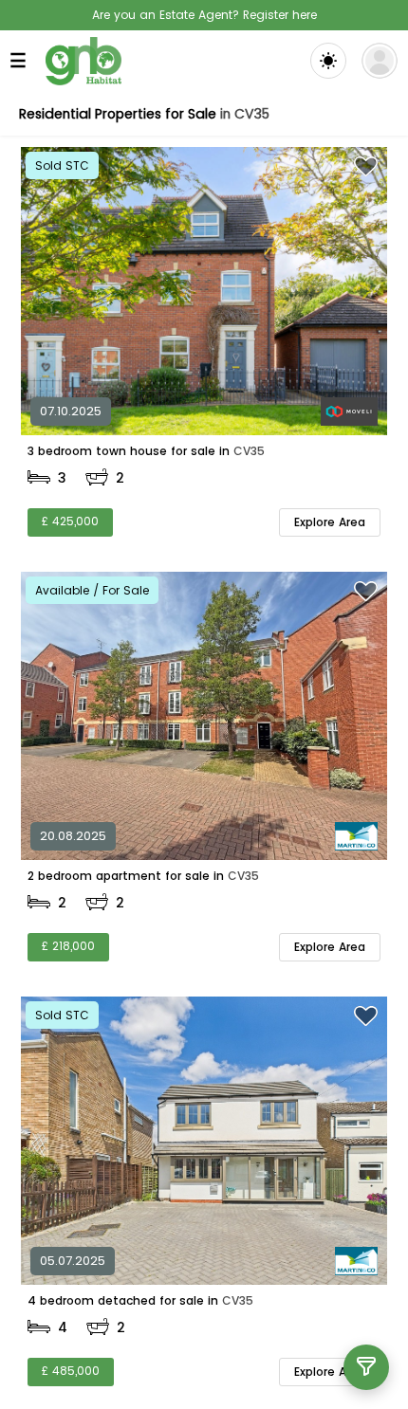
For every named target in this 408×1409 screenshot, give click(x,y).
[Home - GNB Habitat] (83, 61)
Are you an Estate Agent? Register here (204, 15)
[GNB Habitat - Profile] (380, 61)
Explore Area (329, 522)
